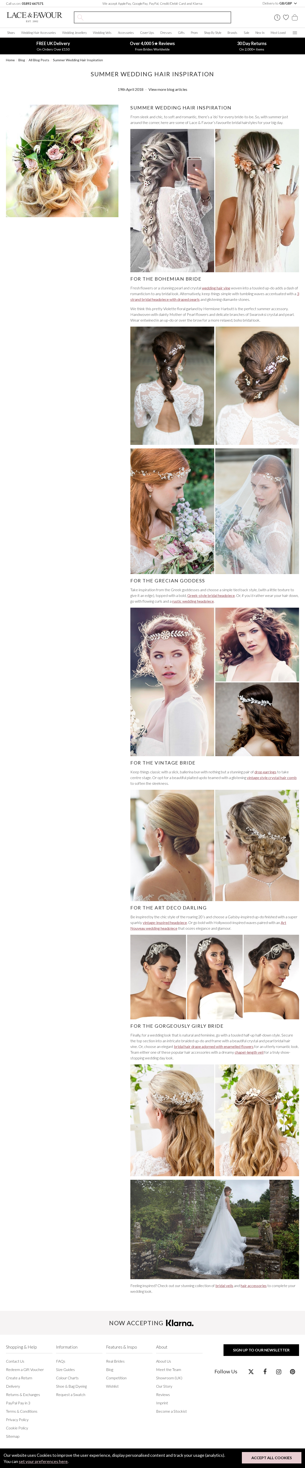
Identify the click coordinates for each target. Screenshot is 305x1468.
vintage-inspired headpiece (165, 922)
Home (10, 60)
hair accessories (254, 1285)
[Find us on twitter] (251, 1371)
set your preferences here (43, 1461)
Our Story (164, 1386)
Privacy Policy (17, 1419)
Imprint (162, 1403)
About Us (163, 1361)
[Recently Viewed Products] (277, 17)
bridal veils (224, 1285)
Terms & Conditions (21, 1411)
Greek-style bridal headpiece (211, 595)
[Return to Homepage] (34, 17)
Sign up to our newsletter (261, 1350)
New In (259, 33)
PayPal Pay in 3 (18, 1403)
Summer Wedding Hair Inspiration (78, 60)
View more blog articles (167, 89)
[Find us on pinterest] (292, 1371)
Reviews (163, 1394)
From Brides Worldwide (152, 46)
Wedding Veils (102, 33)
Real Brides (115, 1361)
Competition (116, 1378)
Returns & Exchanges (23, 1394)
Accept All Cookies (271, 1457)
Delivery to (278, 3)
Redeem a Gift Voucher (25, 1369)
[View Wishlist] (286, 17)
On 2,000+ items (252, 46)
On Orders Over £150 (53, 46)
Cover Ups (147, 33)
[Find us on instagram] (278, 1371)
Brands (232, 33)
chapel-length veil (249, 1052)
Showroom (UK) (169, 1378)
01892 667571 (32, 3)
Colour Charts (67, 1378)
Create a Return (19, 1378)
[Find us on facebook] (265, 1371)
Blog (21, 60)
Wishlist (112, 1386)
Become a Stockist (171, 1411)
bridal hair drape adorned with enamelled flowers (214, 1046)
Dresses (166, 33)
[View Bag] (294, 17)
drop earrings (265, 772)
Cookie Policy (17, 1428)
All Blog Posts (39, 60)
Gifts (181, 33)
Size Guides (65, 1369)
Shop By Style (212, 33)
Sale (246, 33)
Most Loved (278, 33)
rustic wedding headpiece (193, 601)
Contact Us (15, 1361)
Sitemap (13, 1436)
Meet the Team (168, 1369)
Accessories (126, 33)
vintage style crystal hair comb (272, 777)
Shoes (11, 33)
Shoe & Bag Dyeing (71, 1386)
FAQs (60, 1361)
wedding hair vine (216, 288)
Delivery (13, 1386)
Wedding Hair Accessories (38, 33)
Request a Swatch (70, 1394)
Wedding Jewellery (74, 33)
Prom (194, 33)
